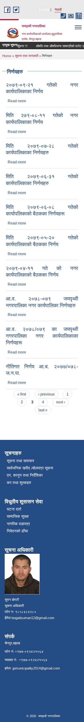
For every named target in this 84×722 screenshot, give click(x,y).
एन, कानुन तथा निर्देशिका (25, 475)
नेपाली (58, 9)
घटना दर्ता (14, 509)
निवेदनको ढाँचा (17, 531)
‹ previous (46, 394)
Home (6, 56)
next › (60, 402)
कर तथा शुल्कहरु (19, 483)
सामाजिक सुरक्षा (18, 516)
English (44, 9)
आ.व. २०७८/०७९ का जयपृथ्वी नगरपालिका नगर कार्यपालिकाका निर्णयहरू (42, 335)
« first (21, 394)
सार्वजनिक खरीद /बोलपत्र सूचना (30, 468)
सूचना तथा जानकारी (26, 56)
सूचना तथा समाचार (20, 461)
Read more (17, 101)
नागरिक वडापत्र (18, 524)
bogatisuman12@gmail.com (33, 618)
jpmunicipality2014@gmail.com (36, 668)
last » (42, 410)
